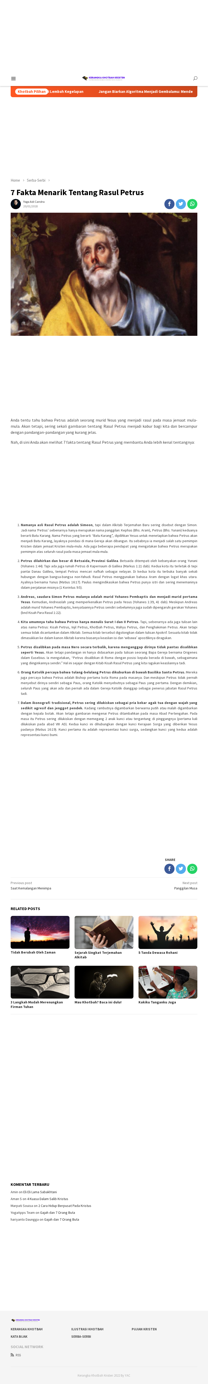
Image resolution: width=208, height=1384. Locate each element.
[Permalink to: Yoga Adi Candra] (16, 203)
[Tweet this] (181, 204)
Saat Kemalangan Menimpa (31, 885)
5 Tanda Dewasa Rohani (158, 952)
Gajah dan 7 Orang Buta (57, 1212)
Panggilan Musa (185, 885)
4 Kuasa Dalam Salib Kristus (47, 1198)
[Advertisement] (104, 35)
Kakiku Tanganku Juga (157, 1002)
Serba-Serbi (81, 1336)
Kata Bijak (19, 1336)
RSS (18, 1355)
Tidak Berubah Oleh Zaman (33, 952)
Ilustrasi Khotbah (87, 1329)
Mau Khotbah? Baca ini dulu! (98, 1002)
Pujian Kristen (144, 1329)
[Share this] (169, 204)
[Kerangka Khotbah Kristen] (104, 78)
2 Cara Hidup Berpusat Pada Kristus (64, 1205)
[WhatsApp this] (192, 204)
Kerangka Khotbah (27, 1329)
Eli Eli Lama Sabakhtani (40, 1192)
